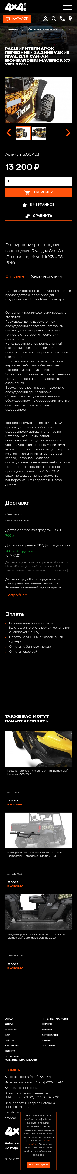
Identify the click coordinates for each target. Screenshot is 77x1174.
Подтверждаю (38, 1165)
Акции (46, 1040)
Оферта (10, 1051)
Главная (12, 29)
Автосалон (50, 1035)
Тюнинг (47, 1029)
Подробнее (16, 595)
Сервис (47, 1024)
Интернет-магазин (42, 29)
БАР (7, 1035)
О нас (9, 1019)
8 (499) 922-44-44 (41, 1077)
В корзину (15, 804)
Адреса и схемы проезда (23, 1088)
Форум (9, 1024)
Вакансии (12, 1046)
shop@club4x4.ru (17, 1118)
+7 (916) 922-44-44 (48, 1082)
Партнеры (48, 1046)
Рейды (9, 1040)
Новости (11, 1029)
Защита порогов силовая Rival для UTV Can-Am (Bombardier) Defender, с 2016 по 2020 (36, 936)
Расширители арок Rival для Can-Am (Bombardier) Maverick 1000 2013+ (37, 772)
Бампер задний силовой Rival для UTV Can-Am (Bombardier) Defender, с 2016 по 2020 (35, 854)
